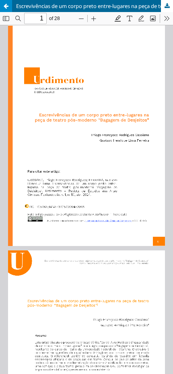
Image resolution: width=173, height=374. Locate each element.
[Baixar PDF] (167, 6)
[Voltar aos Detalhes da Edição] (6, 6)
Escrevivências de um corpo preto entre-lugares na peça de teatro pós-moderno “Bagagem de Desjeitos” (94, 6)
